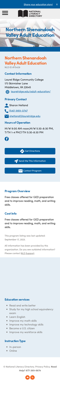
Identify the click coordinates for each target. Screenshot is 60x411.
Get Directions (32, 150)
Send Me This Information (32, 160)
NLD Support (27, 253)
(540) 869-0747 (18, 110)
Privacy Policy (42, 366)
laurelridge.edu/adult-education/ (31, 91)
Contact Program (32, 170)
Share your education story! (38, 4)
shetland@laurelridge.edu (24, 116)
